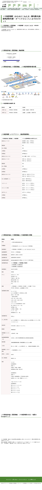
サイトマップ (8, 479)
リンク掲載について (32, 479)
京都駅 (24, 112)
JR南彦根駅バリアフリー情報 (26, 342)
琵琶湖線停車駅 (14, 5)
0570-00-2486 (14, 260)
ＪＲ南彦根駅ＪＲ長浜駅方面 (16, 266)
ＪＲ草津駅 (28, 112)
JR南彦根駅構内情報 (15, 342)
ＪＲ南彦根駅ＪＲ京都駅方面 (16, 264)
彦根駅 (5, 61)
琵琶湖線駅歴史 (30, 5)
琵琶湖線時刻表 (9, 5)
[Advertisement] (21, 39)
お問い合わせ (15, 479)
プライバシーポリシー (22, 479)
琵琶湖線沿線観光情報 (25, 6)
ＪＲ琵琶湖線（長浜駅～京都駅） (3, 9)
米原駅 (24, 109)
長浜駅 (27, 109)
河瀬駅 (17, 61)
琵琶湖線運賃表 (19, 5)
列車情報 (34, 5)
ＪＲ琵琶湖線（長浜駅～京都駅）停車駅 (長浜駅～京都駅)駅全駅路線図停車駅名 (14, 9)
